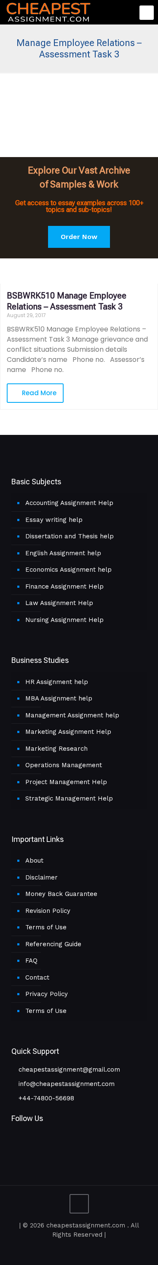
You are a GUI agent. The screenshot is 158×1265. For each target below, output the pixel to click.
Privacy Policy (46, 994)
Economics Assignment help (68, 569)
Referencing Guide (53, 944)
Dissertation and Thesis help (69, 536)
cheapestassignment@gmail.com (68, 1069)
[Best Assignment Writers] (48, 11)
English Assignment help (63, 553)
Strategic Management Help (69, 798)
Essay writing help (54, 520)
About (34, 860)
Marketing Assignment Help (68, 732)
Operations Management (63, 765)
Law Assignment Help (59, 603)
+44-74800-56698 (45, 1098)
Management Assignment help (72, 715)
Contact (37, 977)
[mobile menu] (146, 12)
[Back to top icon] (79, 1203)
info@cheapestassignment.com (65, 1084)
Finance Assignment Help (64, 586)
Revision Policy (47, 911)
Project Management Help (66, 782)
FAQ (31, 960)
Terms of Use (46, 927)
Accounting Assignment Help (69, 503)
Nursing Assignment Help (64, 620)
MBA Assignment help (58, 698)
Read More (38, 392)
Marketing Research (56, 748)
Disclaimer (41, 877)
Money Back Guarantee (61, 894)
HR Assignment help (56, 682)
